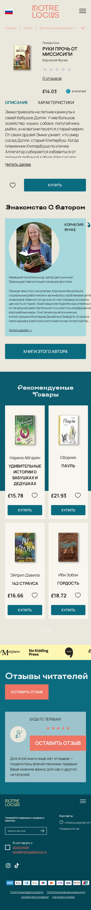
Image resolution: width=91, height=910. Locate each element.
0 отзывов (52, 78)
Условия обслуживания (35, 897)
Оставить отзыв (27, 691)
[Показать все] (83, 28)
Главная (11, 28)
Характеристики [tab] (56, 102)
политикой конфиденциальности (30, 849)
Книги (28, 28)
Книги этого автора (46, 351)
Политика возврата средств (26, 892)
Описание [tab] (16, 102)
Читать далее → (20, 330)
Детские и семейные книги (58, 28)
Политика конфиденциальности (66, 892)
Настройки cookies (63, 897)
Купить (55, 185)
